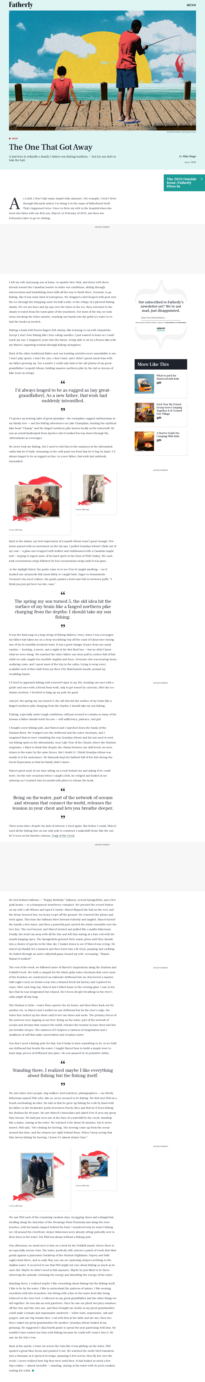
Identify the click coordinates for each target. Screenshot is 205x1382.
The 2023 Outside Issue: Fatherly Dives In (181, 183)
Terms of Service (170, 322)
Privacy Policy (182, 322)
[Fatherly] (21, 5)
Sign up (161, 328)
